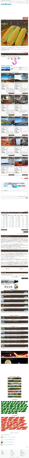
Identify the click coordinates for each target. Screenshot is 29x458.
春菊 (19, 403)
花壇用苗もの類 (3, 427)
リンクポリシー (22, 454)
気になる (3, 4)
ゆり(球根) (11, 422)
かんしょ (18, 406)
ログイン (27, 1)
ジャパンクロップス (4, 1)
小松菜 (2, 403)
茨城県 (3, 219)
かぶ (10, 401)
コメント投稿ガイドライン (23, 453)
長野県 (3, 221)
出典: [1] (27, 176)
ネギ (11, 403)
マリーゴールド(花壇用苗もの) (23, 427)
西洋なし (12, 409)
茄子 (1, 406)
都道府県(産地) (3, 453)
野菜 (5, 401)
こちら (27, 196)
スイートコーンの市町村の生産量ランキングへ (22, 233)
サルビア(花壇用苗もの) (16, 427)
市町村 (14, 1)
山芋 (26, 406)
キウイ (19, 411)
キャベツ (5, 403)
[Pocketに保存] (9, 4)
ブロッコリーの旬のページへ (14, 386)
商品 (18, 1)
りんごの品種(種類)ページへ (14, 378)
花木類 (17, 425)
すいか (12, 411)
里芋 (24, 406)
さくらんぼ (24, 409)
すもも (21, 409)
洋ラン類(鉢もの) (3, 425)
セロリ (24, 403)
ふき (14, 403)
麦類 (3, 401)
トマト (4, 406)
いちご (7, 411)
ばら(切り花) (17, 417)
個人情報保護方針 (22, 452)
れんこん (22, 401)
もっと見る (26, 313)
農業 (4, 22)
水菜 (26, 401)
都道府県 (12, 1)
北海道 (3, 217)
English (27, 0)
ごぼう (15, 401)
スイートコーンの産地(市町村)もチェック (23, 51)
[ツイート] (6, 4)
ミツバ (17, 403)
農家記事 (21, 1)
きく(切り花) (6, 417)
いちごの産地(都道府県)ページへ (14, 391)
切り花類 (2, 417)
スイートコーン (23, 411)
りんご (7, 409)
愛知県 (3, 223)
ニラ (21, 403)
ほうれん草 (9, 403)
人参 (12, 401)
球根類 (8, 422)
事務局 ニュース (22, 450)
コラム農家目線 (13, 453)
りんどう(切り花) (22, 417)
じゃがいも (21, 406)
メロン (9, 411)
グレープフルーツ (3, 409)
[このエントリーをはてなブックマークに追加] (10, 4)
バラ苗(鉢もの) (3, 430)
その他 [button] (24, 1)
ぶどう (2, 411)
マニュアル (12, 454)
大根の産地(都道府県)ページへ (14, 383)
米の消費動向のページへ (14, 396)
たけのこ (18, 401)
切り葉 (2, 422)
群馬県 (3, 220)
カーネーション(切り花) (12, 417)
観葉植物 (14, 425)
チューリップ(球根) (16, 422)
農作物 (9, 1)
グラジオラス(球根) (21, 422)
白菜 (24, 401)
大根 (8, 401)
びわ (17, 409)
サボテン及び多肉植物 (9, 425)
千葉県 (3, 218)
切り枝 (5, 422)
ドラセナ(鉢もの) (21, 425)
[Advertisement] (14, 11)
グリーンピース (12, 406)
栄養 (11, 452)
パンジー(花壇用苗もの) (9, 427)
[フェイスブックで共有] (5, 4)
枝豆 (15, 406)
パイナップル (16, 411)
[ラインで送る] (8, 4)
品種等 (11, 450)
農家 (16, 1)
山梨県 (3, 222)
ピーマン (7, 406)
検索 (25, 278)
